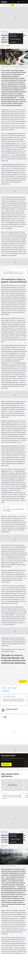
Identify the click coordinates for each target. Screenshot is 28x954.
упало (19, 369)
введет (12, 411)
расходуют (12, 110)
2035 (19, 218)
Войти (18, 1)
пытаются (19, 516)
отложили (4, 588)
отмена (22, 405)
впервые (6, 295)
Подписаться (6, 764)
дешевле (3, 436)
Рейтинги (18, 5)
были (2, 353)
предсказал (7, 168)
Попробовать (13, 42)
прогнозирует (11, 155)
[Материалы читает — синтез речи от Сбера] (21, 31)
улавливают (20, 941)
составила (8, 121)
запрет (19, 216)
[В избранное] (26, 31)
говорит (15, 530)
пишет (21, 338)
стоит (20, 440)
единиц (3, 615)
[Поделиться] (24, 31)
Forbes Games (8, 5)
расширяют (4, 234)
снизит (12, 147)
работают (7, 253)
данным (5, 133)
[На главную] (4, 2)
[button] (26, 2)
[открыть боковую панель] (22, 2)
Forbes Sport (5, 793)
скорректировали (19, 572)
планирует (10, 494)
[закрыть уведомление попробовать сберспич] (21, 35)
